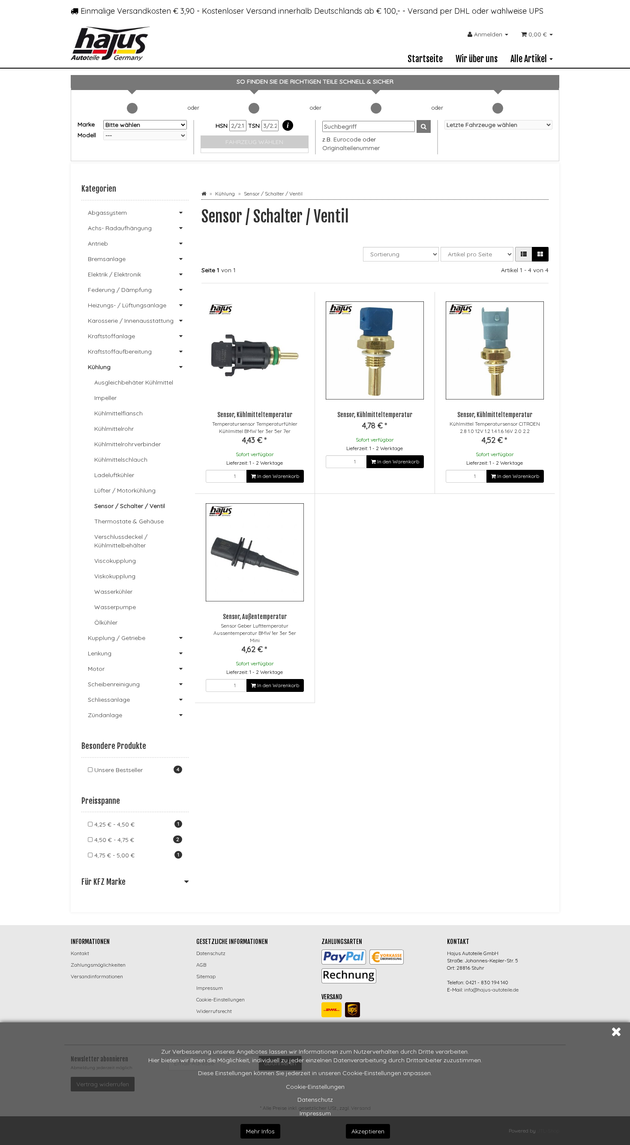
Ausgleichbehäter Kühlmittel (133, 382)
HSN (222, 125)
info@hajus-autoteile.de (491, 989)
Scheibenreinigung (114, 684)
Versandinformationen (97, 976)
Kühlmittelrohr (114, 429)
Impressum (315, 1113)
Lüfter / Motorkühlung (125, 490)
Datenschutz (315, 1099)
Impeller (105, 398)
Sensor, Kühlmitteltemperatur (254, 414)
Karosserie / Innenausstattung (131, 321)
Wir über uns (477, 59)
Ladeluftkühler (114, 475)
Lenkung (99, 653)
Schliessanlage (109, 699)
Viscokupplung (115, 561)
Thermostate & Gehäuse (129, 521)
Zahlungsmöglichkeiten (98, 965)
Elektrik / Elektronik (114, 274)
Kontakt (80, 953)
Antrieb (98, 243)
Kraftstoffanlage (111, 336)
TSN (254, 125)
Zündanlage (105, 715)
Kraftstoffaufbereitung (120, 351)
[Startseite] (203, 193)
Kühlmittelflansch (118, 413)
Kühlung (99, 367)
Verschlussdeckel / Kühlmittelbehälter (120, 541)
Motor (96, 669)
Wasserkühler (113, 591)
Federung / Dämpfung (120, 290)
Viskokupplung (114, 576)
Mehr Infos (260, 1131)
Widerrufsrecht (214, 1011)
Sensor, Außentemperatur (255, 616)
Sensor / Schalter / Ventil (129, 506)
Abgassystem (107, 212)
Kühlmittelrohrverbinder (127, 444)
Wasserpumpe (115, 607)
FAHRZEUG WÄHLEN (254, 142)
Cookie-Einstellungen (315, 1087)
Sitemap (206, 976)
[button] (523, 254)
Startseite (425, 59)
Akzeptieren (367, 1131)
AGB (201, 965)
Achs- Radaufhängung (120, 228)
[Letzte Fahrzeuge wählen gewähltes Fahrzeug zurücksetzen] (498, 124)
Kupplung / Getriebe (116, 638)
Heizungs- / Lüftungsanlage (127, 305)
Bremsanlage (107, 259)
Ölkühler (105, 622)
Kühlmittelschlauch (120, 459)
